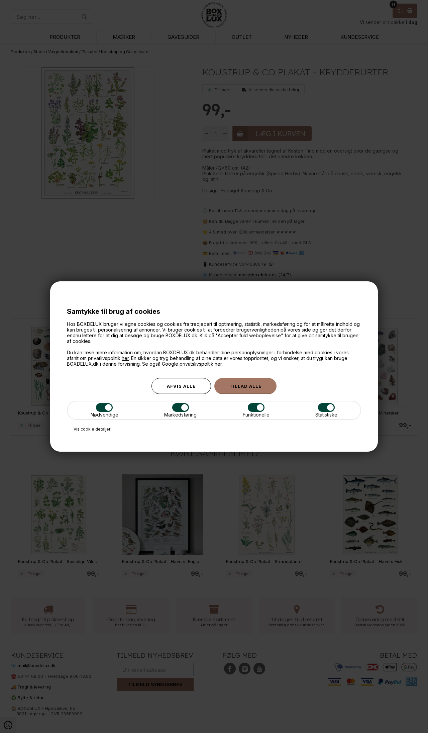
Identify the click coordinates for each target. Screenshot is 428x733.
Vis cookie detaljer (92, 429)
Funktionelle (256, 415)
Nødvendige (104, 415)
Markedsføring (180, 415)
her (125, 358)
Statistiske (326, 415)
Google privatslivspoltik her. (192, 364)
